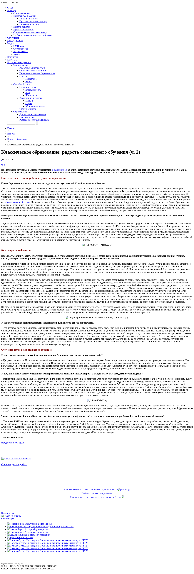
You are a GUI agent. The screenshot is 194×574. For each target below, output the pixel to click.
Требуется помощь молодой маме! (97, 493)
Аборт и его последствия (32, 68)
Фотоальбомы (20, 48)
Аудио (16, 54)
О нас (10, 7)
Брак (27, 92)
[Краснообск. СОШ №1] (20, 537)
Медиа (10, 43)
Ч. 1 (3, 164)
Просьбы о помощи (23, 29)
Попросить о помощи (24, 16)
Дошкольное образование (32, 114)
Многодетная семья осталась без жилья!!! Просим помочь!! (91, 489)
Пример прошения (29, 24)
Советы (23, 76)
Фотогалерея (7, 518)
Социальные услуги (23, 13)
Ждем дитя (31, 95)
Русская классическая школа (34, 120)
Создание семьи (27, 87)
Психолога (31, 79)
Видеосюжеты (20, 51)
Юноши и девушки (35, 106)
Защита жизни (20, 65)
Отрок (28, 103)
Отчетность (13, 37)
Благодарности (15, 40)
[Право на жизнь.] (11, 516)
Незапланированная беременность (37, 73)
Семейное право (27, 109)
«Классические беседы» (17, 202)
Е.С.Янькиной (60, 170)
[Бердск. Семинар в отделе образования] (28, 534)
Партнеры (12, 57)
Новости (11, 133)
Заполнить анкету (28, 18)
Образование (20, 111)
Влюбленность (33, 89)
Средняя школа (27, 117)
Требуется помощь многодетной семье (33, 35)
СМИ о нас (19, 46)
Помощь (11, 10)
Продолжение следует (12, 442)
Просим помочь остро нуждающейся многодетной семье (96, 497)
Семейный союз (21, 84)
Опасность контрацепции (32, 70)
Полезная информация (19, 62)
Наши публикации (17, 139)
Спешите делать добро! (14, 464)
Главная (11, 128)
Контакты (12, 59)
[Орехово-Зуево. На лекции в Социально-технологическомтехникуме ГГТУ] (47, 540)
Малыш (29, 100)
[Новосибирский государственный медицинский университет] (40, 526)
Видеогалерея (8, 513)
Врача (28, 81)
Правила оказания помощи (33, 21)
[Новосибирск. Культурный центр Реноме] (29, 523)
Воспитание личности (30, 98)
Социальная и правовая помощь (30, 32)
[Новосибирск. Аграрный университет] (28, 529)
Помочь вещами (21, 27)
